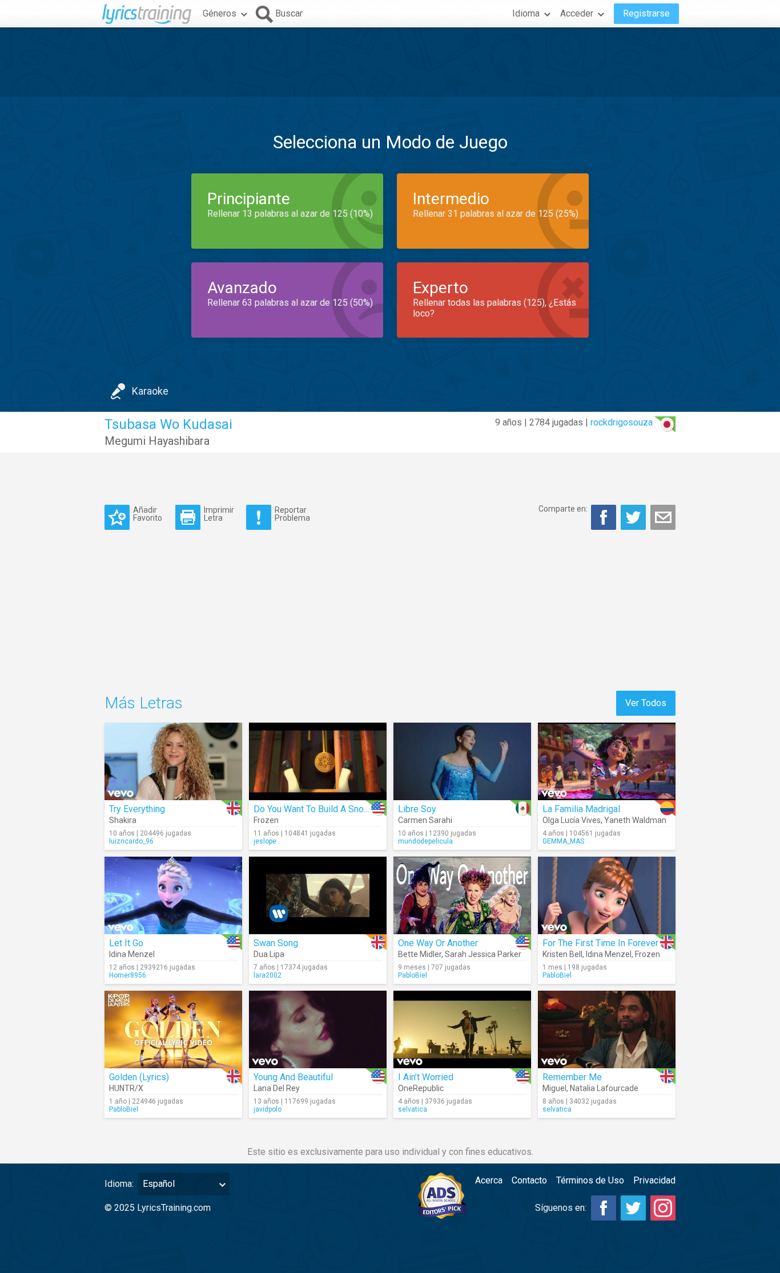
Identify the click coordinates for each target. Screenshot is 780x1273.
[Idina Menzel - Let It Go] (173, 895)
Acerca (488, 1180)
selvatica (412, 1109)
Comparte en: (563, 509)
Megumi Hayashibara (157, 441)
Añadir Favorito (147, 513)
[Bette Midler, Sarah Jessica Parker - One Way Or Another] (462, 895)
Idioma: (119, 1183)
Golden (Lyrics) (139, 1077)
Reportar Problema (292, 513)
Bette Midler (419, 954)
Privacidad (654, 1180)
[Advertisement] (390, 62)
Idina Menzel (132, 954)
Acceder (576, 13)
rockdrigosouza (621, 422)
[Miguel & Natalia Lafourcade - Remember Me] (607, 1029)
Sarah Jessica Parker (483, 954)
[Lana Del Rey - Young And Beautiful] (318, 1029)
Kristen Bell (562, 954)
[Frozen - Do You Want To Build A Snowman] (318, 761)
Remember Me (572, 1077)
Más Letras (143, 703)
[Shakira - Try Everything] (173, 761)
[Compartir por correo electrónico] (663, 517)
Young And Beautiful (293, 1077)
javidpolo (268, 1109)
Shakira (122, 820)
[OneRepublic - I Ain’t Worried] (462, 1029)
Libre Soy (417, 809)
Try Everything (137, 809)
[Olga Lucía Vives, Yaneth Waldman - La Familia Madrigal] (607, 761)
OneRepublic (421, 1088)
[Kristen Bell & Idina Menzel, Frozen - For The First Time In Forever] (607, 895)
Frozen (266, 820)
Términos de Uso (590, 1180)
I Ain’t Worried (425, 1077)
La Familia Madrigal (581, 809)
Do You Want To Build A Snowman (320, 809)
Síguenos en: (560, 1207)
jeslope (265, 841)
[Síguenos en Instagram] (663, 1208)
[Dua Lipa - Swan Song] (318, 895)
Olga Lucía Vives (571, 820)
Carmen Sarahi (425, 820)
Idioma (526, 13)
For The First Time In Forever (600, 943)
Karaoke (150, 391)
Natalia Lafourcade (604, 1088)
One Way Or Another (438, 943)
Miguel (554, 1088)
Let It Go (126, 943)
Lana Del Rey (277, 1088)
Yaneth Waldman (635, 820)
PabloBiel (412, 975)
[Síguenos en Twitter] (633, 1208)
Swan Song (276, 943)
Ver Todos (645, 703)
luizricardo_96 (131, 841)
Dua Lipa (269, 954)
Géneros (219, 13)
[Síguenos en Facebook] (603, 1208)
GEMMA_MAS (563, 841)
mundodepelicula (425, 841)
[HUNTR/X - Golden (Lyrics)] (173, 1029)
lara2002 (268, 975)
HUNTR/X (126, 1088)
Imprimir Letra (219, 513)
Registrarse (646, 13)
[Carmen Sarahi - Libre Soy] (462, 761)
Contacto (529, 1180)
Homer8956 (127, 975)
